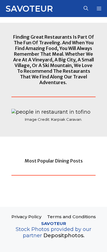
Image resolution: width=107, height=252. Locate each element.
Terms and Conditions (71, 216)
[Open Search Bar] (85, 8)
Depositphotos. (63, 235)
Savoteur (29, 9)
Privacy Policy (26, 216)
